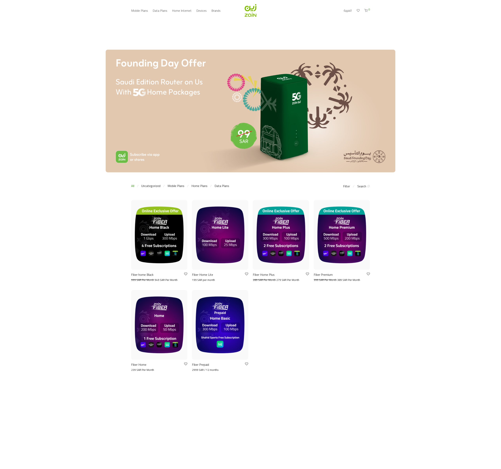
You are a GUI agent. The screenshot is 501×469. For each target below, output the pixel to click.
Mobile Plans (139, 10)
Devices (201, 10)
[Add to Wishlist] (185, 274)
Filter (346, 186)
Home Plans (199, 186)
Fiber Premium (323, 275)
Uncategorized (150, 186)
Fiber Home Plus (264, 275)
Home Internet (182, 10)
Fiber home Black (142, 275)
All (132, 186)
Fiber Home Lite (202, 275)
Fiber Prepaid (200, 364)
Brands (216, 10)
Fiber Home (138, 364)
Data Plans (160, 10)
